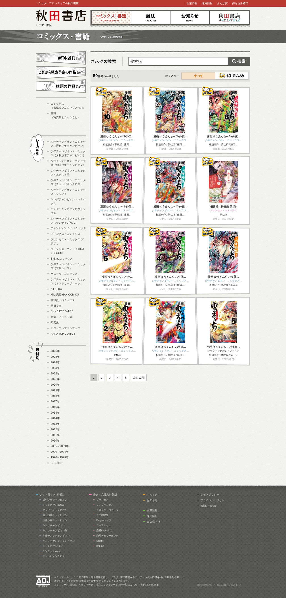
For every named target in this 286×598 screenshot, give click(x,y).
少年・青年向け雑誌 (52, 494)
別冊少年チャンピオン (55, 520)
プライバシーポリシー (213, 500)
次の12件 (138, 377)
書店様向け (153, 521)
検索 (239, 61)
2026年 (55, 351)
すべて (198, 75)
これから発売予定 (61, 72)
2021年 (55, 379)
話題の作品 (61, 86)
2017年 (55, 401)
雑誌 (150, 17)
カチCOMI (102, 515)
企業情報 (192, 3)
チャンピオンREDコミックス (68, 228)
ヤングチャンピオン (54, 525)
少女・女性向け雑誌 (105, 494)
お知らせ (189, 17)
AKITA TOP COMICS (63, 333)
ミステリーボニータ (107, 510)
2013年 (55, 423)
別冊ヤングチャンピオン (56, 535)
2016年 (55, 407)
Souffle (100, 540)
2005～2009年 (60, 446)
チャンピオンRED (53, 546)
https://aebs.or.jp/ (150, 584)
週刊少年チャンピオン (55, 499)
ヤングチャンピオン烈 (55, 530)
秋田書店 (61, 18)
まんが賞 (222, 3)
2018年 (55, 395)
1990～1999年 (60, 457)
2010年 (55, 440)
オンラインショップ (229, 17)
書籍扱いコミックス (63, 300)
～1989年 (56, 463)
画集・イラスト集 (61, 317)
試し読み (231, 75)
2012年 (55, 429)
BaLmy (100, 546)
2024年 (55, 362)
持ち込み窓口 (240, 3)
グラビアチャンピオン (55, 510)
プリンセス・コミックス (65, 233)
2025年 (55, 356)
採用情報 (207, 3)
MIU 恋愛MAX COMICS (65, 294)
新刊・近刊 (61, 57)
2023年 (55, 368)
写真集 (55, 322)
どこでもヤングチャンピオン (59, 540)
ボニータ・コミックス (64, 273)
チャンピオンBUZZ (53, 504)
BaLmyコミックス (62, 258)
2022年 (55, 373)
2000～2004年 (60, 451)
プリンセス (102, 499)
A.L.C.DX (56, 289)
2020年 (55, 384)
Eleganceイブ (103, 520)
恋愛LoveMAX (104, 530)
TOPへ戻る (43, 25)
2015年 (55, 412)
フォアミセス (103, 525)
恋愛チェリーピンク (107, 535)
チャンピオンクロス (54, 556)
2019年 (55, 390)
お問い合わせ (208, 505)
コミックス (111, 17)
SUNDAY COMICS (62, 311)
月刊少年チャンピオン (55, 515)
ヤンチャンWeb (51, 551)
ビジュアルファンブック (65, 328)
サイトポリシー (209, 494)
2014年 (55, 418)
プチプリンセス (105, 504)
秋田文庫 (56, 305)
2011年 (55, 435)
